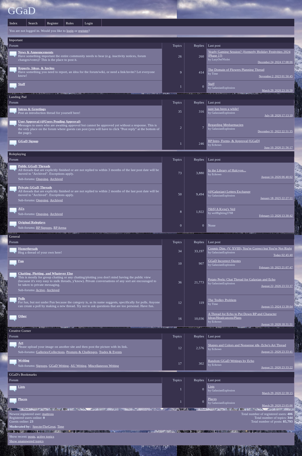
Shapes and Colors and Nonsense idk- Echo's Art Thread (247, 345)
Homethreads (28, 248)
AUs (21, 208)
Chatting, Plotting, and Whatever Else (45, 273)
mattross (48, 414)
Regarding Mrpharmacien (225, 125)
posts (31, 436)
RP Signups (44, 227)
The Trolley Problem (222, 300)
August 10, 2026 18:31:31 (277, 324)
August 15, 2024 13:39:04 (277, 306)
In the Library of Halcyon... (227, 170)
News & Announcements (35, 52)
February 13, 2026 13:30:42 (276, 215)
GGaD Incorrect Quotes (224, 261)
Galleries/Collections (50, 352)
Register (52, 23)
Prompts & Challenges (81, 352)
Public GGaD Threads (34, 166)
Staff (21, 84)
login (70, 31)
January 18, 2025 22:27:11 (276, 198)
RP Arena (60, 227)
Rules (70, 23)
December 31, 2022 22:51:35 (275, 131)
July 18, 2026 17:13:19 (279, 115)
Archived (56, 179)
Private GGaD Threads (35, 187)
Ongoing (42, 179)
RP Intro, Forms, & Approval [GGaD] (234, 141)
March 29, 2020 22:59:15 (277, 393)
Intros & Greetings (32, 109)
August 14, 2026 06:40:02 (277, 177)
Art (20, 343)
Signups (41, 365)
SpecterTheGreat (43, 426)
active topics (45, 436)
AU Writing (78, 365)
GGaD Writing (59, 365)
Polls (21, 298)
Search (33, 23)
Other (22, 316)
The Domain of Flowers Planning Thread (236, 69)
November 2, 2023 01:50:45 (276, 76)
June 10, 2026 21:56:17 (278, 147)
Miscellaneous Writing (103, 365)
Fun (21, 261)
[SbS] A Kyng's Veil (221, 209)
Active (40, 290)
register (83, 31)
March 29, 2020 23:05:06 (277, 405)
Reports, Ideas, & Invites (36, 68)
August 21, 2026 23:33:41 (277, 351)
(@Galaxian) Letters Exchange (229, 191)
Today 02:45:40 (283, 255)
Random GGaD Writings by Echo (231, 361)
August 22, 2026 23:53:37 (277, 286)
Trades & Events (110, 352)
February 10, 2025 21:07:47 (276, 267)
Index (13, 23)
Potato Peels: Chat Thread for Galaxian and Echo (241, 279)
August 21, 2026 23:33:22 (277, 367)
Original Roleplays (31, 222)
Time (60, 426)
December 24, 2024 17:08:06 (275, 62)
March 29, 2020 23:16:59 (277, 90)
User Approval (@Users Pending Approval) (49, 121)
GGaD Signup (28, 141)
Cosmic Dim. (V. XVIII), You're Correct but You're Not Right (250, 248)
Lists (21, 387)
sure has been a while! (223, 109)
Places (22, 399)
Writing (23, 360)
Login (89, 23)
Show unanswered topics (26, 441)
